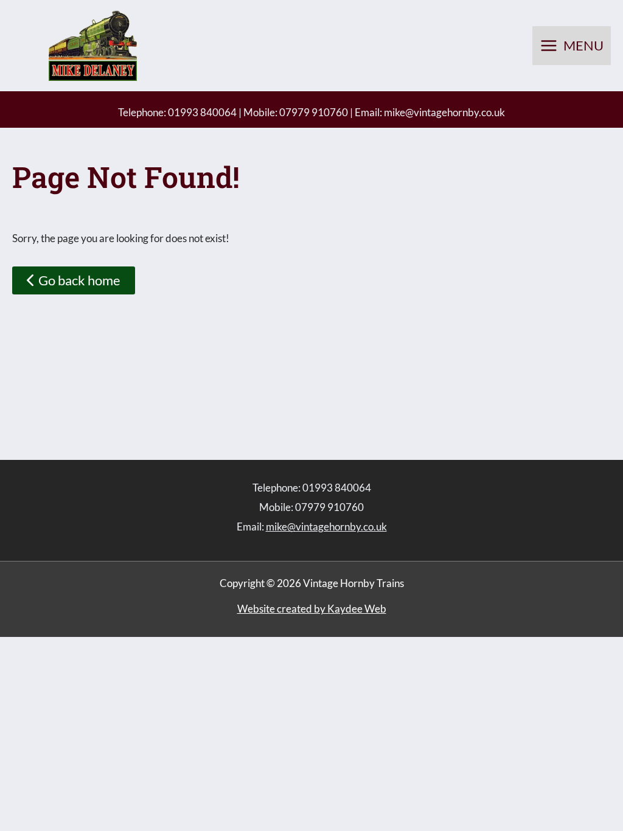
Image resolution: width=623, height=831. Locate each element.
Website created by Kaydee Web (311, 608)
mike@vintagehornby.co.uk (444, 112)
